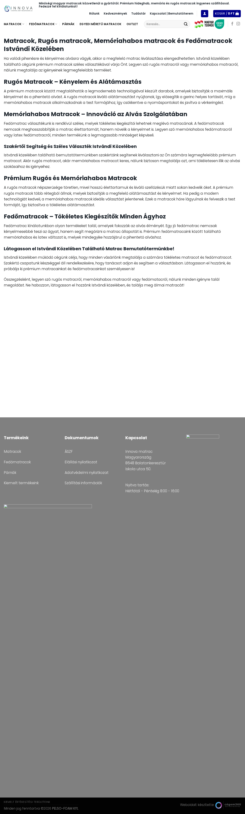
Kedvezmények (115, 13)
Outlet (132, 24)
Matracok (12, 24)
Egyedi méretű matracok (101, 24)
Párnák (68, 24)
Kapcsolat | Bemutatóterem (171, 13)
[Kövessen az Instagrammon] (238, 24)
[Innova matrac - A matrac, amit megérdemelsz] (18, 8)
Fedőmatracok (42, 24)
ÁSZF (69, 451)
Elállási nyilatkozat (81, 462)
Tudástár (138, 13)
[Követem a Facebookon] (232, 24)
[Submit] (186, 24)
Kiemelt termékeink (21, 483)
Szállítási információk (83, 483)
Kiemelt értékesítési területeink (27, 802)
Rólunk (94, 13)
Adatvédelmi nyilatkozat (87, 472)
